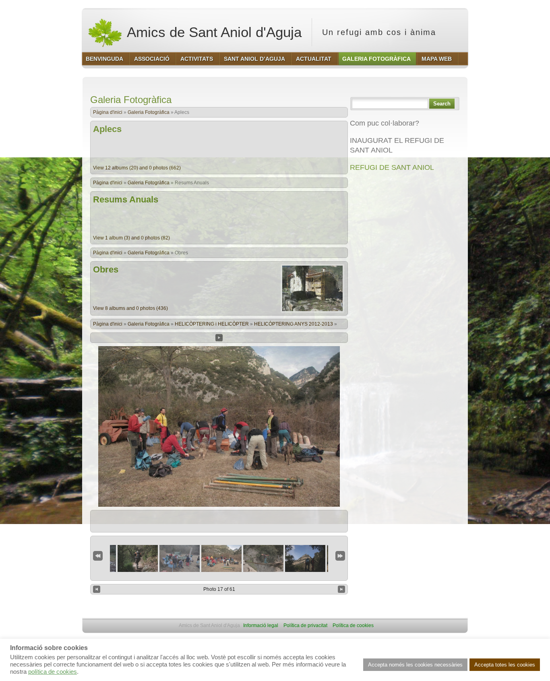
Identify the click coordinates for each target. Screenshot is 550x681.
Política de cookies (353, 625)
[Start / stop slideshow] (219, 337)
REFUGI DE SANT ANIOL (392, 167)
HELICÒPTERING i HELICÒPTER (212, 324)
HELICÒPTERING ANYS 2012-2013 (293, 324)
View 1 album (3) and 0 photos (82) (131, 238)
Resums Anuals (125, 199)
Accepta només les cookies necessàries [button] (415, 665)
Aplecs (107, 129)
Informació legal (260, 625)
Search (442, 104)
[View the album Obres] (312, 311)
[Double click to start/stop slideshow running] (221, 558)
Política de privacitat (305, 625)
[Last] (340, 556)
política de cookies (52, 672)
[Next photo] (341, 589)
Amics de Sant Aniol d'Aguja (213, 32)
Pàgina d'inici (107, 112)
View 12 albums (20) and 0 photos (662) (137, 168)
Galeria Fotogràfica (149, 112)
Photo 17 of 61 (219, 589)
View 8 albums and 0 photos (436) (130, 308)
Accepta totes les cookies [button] (504, 665)
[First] (98, 556)
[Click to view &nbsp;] (138, 558)
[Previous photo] (96, 589)
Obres (105, 269)
